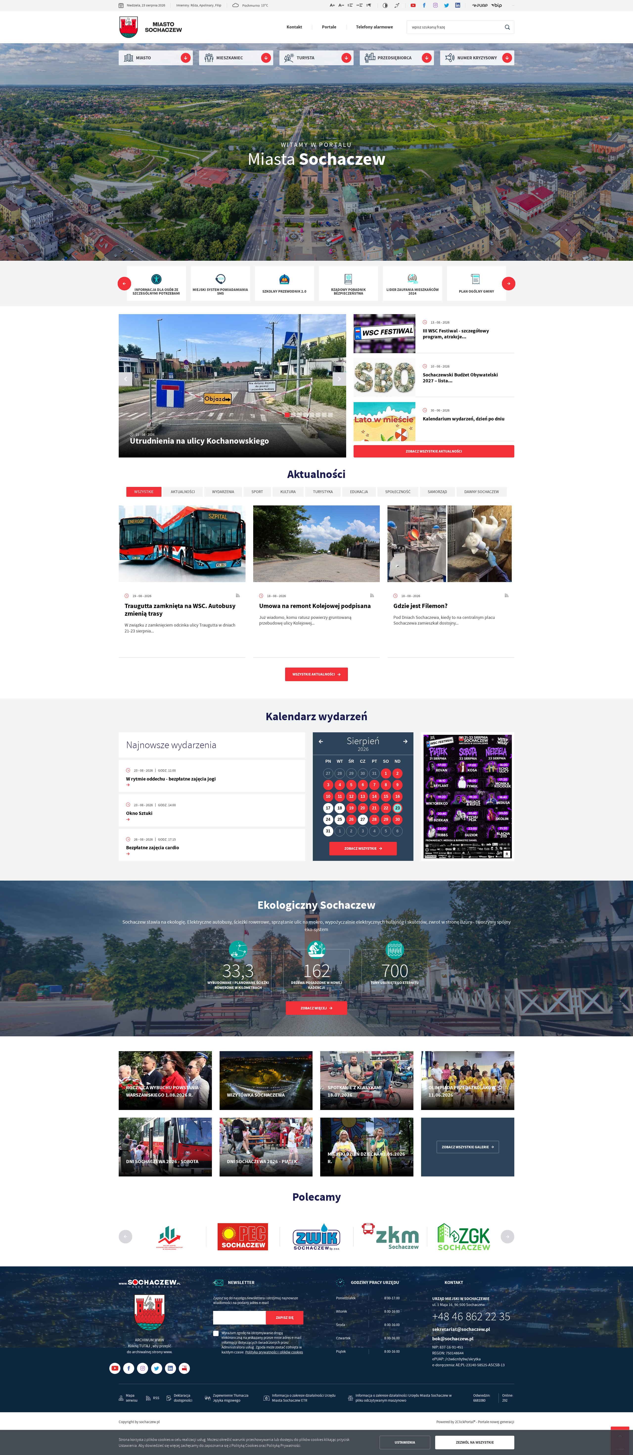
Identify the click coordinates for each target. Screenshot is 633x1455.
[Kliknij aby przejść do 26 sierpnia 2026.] (351, 820)
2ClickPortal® (465, 1422)
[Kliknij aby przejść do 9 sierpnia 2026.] (397, 785)
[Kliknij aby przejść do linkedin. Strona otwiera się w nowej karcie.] (457, 5)
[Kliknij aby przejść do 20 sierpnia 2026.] (363, 808)
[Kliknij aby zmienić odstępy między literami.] (341, 6)
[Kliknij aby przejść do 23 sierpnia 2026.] (397, 808)
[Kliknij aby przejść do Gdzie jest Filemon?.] (450, 545)
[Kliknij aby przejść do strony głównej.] (150, 28)
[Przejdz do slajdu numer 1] (287, 415)
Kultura (288, 491)
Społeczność (397, 491)
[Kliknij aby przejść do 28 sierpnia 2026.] (374, 820)
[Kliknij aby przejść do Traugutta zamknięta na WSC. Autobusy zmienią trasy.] (182, 545)
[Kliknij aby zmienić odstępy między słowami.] (359, 6)
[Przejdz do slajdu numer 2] (293, 415)
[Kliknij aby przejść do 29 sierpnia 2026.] (386, 820)
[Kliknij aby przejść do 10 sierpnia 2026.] (328, 796)
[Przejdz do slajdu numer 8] (330, 415)
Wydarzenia (223, 491)
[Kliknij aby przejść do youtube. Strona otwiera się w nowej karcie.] (413, 5)
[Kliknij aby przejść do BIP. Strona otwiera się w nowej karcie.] (496, 5)
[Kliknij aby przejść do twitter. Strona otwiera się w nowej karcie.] (446, 5)
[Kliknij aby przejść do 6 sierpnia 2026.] (363, 785)
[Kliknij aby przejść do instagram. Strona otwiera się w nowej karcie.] (435, 5)
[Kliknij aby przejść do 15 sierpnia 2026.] (386, 796)
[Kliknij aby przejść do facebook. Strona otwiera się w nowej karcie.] (424, 5)
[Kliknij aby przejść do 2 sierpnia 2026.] (397, 773)
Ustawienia (405, 1442)
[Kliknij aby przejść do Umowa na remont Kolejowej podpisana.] (316, 545)
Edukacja (359, 491)
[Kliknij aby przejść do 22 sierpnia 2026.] (386, 808)
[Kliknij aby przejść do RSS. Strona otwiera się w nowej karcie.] (238, 596)
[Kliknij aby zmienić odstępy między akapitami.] (368, 6)
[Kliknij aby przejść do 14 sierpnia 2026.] (374, 796)
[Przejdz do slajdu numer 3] (299, 415)
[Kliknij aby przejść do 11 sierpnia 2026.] (340, 796)
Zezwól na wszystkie (475, 1442)
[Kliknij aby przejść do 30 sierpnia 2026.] (397, 820)
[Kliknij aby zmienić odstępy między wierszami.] (350, 6)
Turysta (305, 58)
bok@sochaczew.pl (453, 1338)
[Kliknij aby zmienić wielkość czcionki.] (332, 6)
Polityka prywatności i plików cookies (274, 1352)
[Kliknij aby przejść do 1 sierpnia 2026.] (386, 773)
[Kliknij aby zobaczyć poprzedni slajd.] (124, 283)
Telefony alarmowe (374, 27)
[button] (339, 379)
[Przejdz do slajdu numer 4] (306, 415)
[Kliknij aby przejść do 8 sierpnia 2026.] (386, 785)
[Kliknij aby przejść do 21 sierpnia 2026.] (374, 808)
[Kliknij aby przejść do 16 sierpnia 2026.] (397, 796)
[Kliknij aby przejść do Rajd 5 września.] (468, 796)
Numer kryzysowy (477, 58)
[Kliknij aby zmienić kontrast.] (385, 5)
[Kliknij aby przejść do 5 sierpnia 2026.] (351, 785)
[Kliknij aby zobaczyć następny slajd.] (509, 283)
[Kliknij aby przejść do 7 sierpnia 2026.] (374, 785)
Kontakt (294, 27)
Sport (257, 491)
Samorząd (437, 491)
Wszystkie (144, 491)
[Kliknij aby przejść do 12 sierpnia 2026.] (351, 796)
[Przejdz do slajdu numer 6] (318, 415)
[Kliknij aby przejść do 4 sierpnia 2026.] (340, 785)
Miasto (143, 58)
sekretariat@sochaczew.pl (461, 1329)
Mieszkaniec (229, 58)
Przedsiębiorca (394, 58)
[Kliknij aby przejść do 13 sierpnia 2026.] (363, 796)
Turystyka (323, 491)
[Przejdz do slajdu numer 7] (324, 415)
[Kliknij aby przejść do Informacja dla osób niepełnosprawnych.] (398, 5)
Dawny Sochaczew (481, 491)
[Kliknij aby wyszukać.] (507, 27)
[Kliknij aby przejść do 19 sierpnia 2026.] (351, 808)
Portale (329, 27)
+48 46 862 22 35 (471, 1316)
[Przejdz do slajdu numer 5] (312, 415)
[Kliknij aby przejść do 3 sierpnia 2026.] (328, 785)
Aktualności (183, 491)
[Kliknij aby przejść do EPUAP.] (479, 5)
